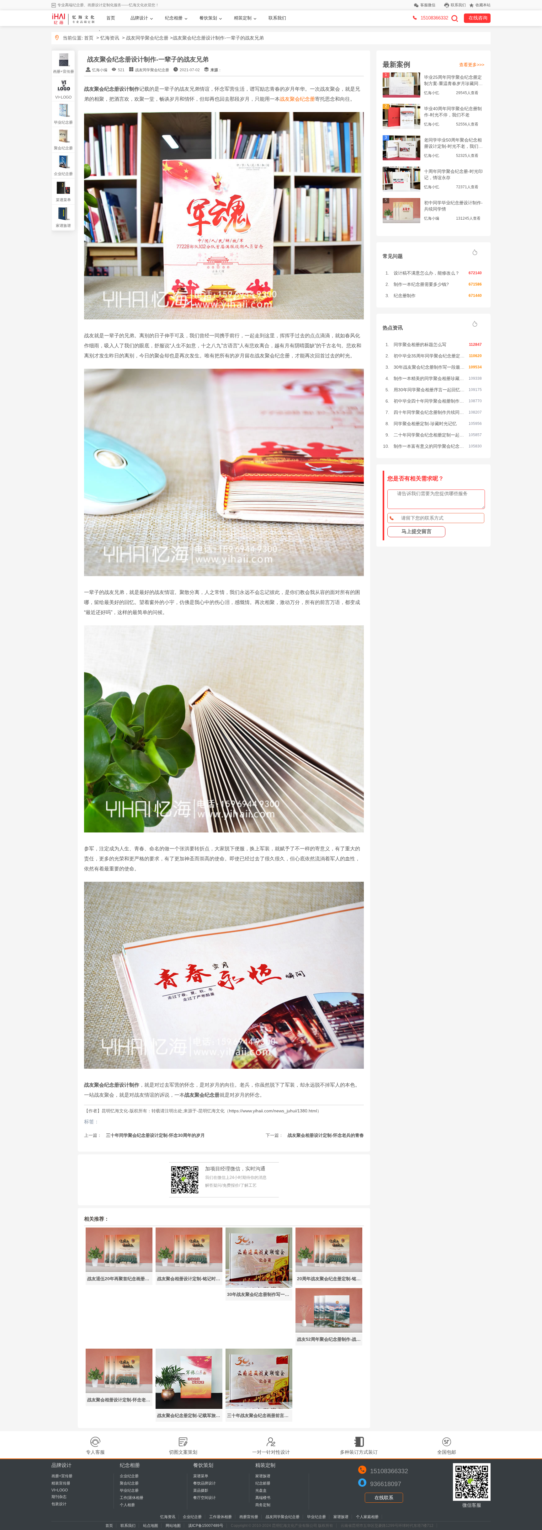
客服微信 (427, 5)
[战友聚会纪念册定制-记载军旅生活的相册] (189, 1407)
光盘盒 (261, 1490)
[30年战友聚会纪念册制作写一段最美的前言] (259, 1286)
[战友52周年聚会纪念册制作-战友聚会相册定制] (328, 1331)
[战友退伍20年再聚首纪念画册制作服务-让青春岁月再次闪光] (119, 1270)
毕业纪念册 (63, 122)
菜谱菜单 (63, 200)
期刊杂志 (58, 1497)
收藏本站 (483, 5)
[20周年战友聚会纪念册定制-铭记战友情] (328, 1270)
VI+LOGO (63, 97)
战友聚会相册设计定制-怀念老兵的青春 (325, 1135)
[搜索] (454, 18)
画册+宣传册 (63, 71)
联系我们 (458, 5)
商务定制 (262, 1505)
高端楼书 (262, 1497)
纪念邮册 (262, 1483)
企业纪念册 (63, 174)
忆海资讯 (109, 37)
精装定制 (243, 17)
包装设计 (58, 1504)
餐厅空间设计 (204, 1497)
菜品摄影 (200, 1490)
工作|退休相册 (131, 1497)
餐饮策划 (208, 17)
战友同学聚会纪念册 (147, 37)
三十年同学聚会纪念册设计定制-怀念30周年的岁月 (155, 1135)
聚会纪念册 (63, 148)
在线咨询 (478, 17)
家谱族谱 (63, 225)
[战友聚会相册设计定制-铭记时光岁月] (189, 1270)
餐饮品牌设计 (204, 1483)
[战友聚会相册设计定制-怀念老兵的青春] (119, 1391)
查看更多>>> (471, 64)
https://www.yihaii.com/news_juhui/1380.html (273, 1110)
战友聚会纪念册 (297, 99)
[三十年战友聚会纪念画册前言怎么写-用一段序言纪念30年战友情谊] (259, 1407)
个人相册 (127, 1505)
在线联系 (384, 1497)
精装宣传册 (60, 1483)
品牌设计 (139, 17)
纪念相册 (174, 17)
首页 (110, 17)
